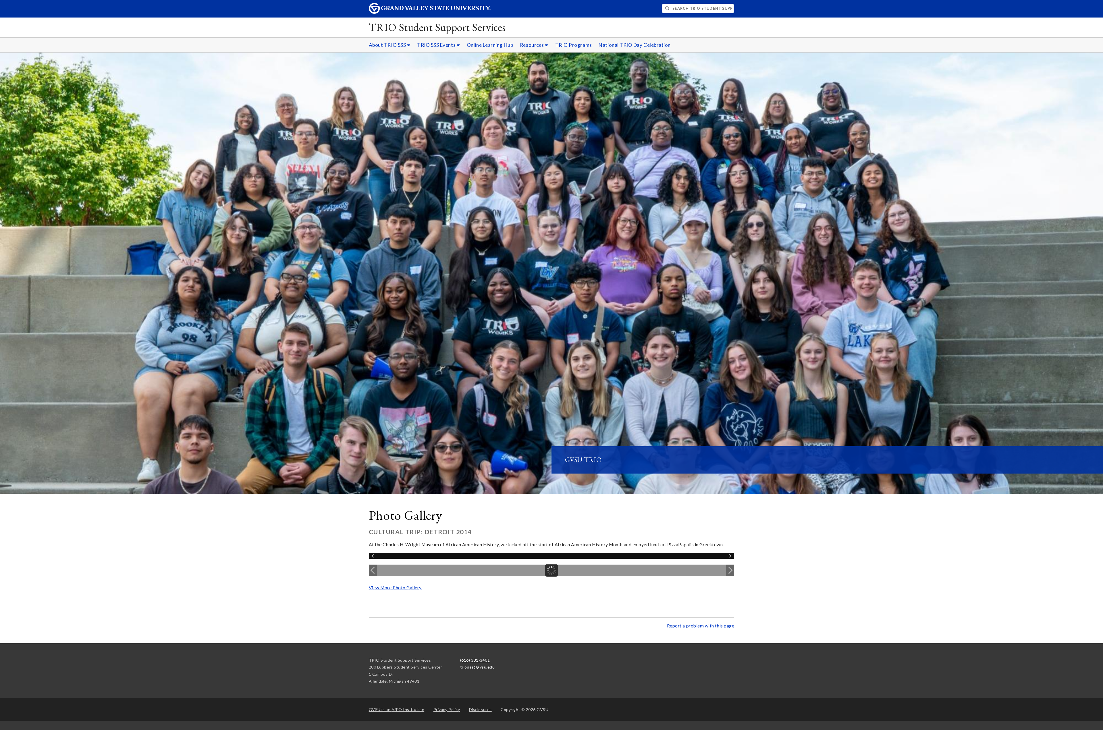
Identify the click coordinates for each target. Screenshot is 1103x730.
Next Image (730, 570)
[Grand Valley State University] (430, 12)
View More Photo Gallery (395, 587)
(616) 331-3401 (475, 660)
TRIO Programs (573, 45)
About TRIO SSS (388, 45)
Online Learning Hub (490, 45)
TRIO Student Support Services (437, 27)
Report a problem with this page (700, 625)
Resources (532, 45)
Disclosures (480, 709)
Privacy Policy (446, 709)
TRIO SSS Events (437, 45)
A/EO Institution (397, 709)
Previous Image (373, 570)
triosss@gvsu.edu (477, 667)
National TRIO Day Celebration (635, 45)
